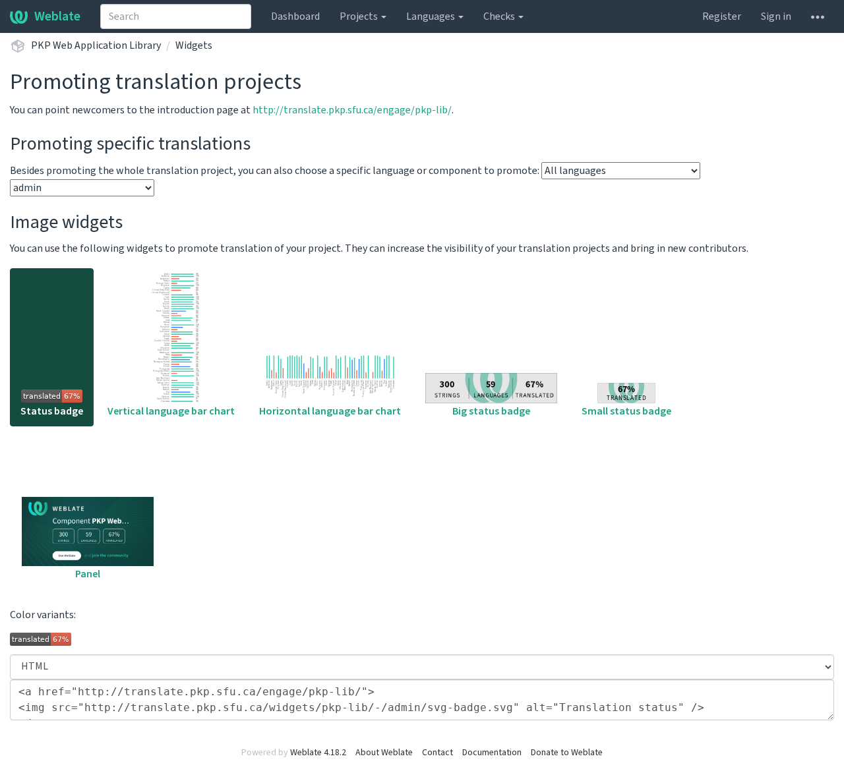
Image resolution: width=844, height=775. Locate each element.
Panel (87, 574)
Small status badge (626, 411)
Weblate (57, 16)
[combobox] (175, 16)
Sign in (776, 16)
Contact (437, 752)
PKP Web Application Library (96, 45)
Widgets (193, 45)
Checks (500, 16)
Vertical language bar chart (171, 411)
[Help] (817, 16)
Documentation (492, 752)
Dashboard (295, 16)
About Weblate (384, 752)
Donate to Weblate (567, 752)
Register (721, 16)
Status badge (51, 411)
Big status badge (491, 411)
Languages (431, 16)
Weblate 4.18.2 (318, 752)
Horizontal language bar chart (330, 411)
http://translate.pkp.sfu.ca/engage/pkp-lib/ (352, 110)
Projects (360, 16)
